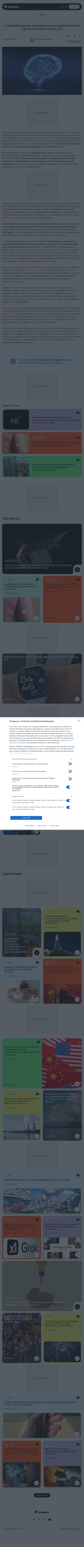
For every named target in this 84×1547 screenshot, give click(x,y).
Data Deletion (29, 826)
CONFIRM (26, 818)
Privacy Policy (54, 826)
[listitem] (42, 759)
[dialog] (42, 773)
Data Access (42, 826)
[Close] (80, 721)
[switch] (69, 763)
